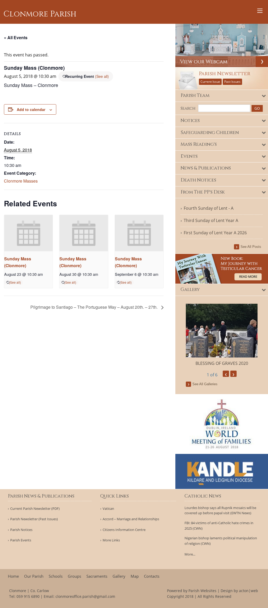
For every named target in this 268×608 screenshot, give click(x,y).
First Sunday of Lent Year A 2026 (215, 233)
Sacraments (96, 576)
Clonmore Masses (21, 181)
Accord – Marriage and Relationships (131, 519)
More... (190, 554)
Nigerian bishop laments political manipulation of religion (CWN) (221, 541)
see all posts (251, 247)
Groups (74, 576)
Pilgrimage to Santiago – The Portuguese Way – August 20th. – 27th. (94, 307)
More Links (111, 540)
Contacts (151, 576)
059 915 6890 (28, 596)
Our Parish (33, 576)
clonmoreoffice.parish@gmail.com (85, 596)
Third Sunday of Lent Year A (211, 220)
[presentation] (28, 233)
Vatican (108, 508)
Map (135, 576)
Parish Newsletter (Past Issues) (34, 519)
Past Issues (232, 81)
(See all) (102, 76)
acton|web (248, 590)
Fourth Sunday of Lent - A (208, 208)
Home (13, 576)
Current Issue (210, 81)
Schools (56, 576)
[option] (222, 335)
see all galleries (204, 384)
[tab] (221, 96)
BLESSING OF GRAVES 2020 (222, 363)
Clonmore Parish (39, 14)
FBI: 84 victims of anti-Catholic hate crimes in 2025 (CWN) (219, 526)
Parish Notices (21, 529)
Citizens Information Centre (124, 529)
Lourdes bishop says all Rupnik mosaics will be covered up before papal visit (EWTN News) (220, 510)
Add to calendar (31, 109)
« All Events (15, 37)
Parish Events (20, 540)
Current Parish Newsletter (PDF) (35, 508)
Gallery (119, 576)
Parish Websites (202, 590)
